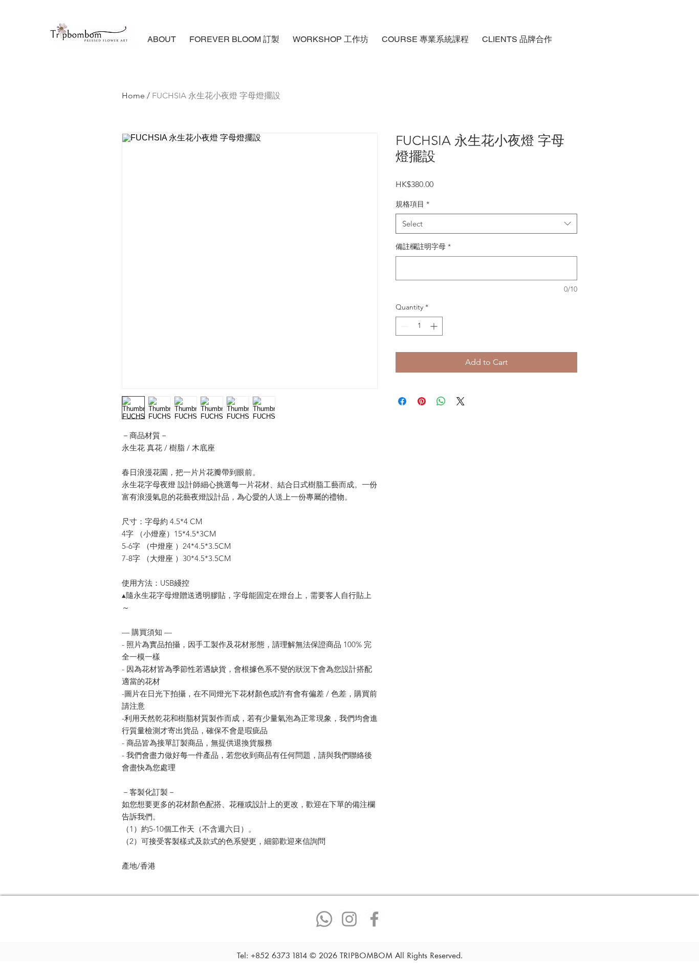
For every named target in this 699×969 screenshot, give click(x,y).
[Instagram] (349, 919)
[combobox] (486, 224)
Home (133, 95)
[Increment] (434, 326)
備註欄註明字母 (423, 246)
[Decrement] (403, 326)
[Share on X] (460, 401)
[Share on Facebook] (402, 401)
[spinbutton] (419, 326)
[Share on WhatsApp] (441, 401)
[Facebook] (374, 919)
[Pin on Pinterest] (422, 401)
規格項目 (412, 204)
